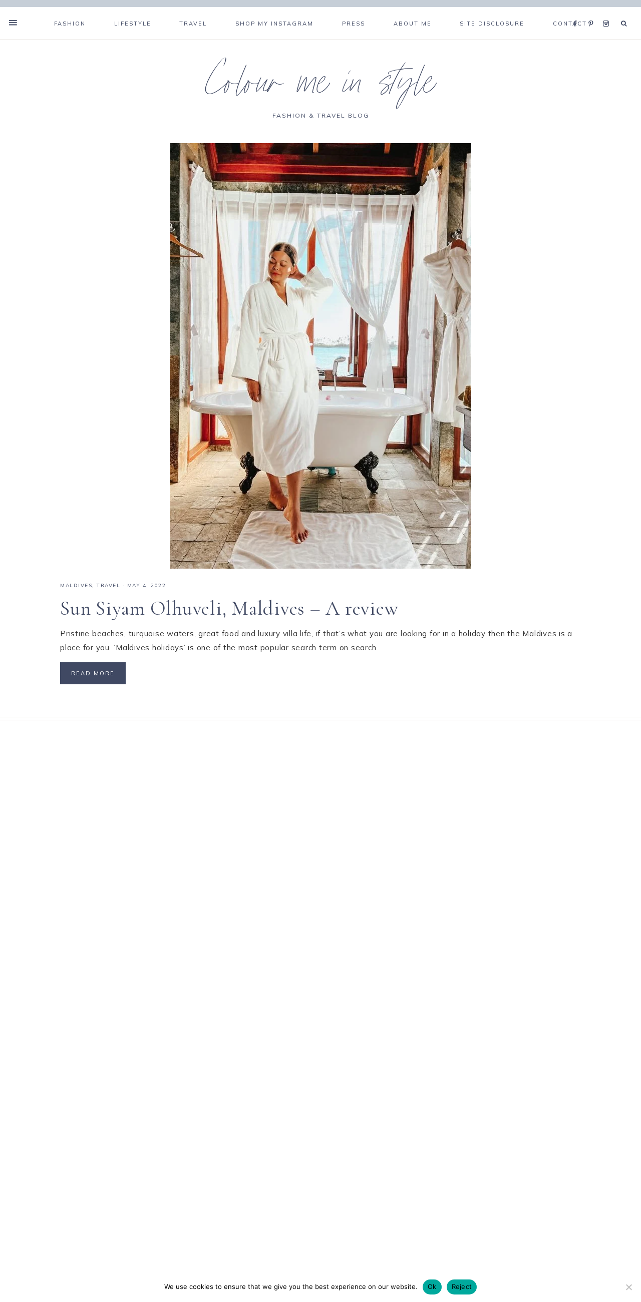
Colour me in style (320, 87)
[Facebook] (577, 11)
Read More (93, 673)
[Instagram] (607, 11)
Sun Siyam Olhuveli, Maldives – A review (229, 608)
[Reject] (628, 1287)
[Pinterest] (593, 11)
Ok (432, 1286)
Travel (108, 585)
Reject (462, 1286)
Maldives (76, 585)
